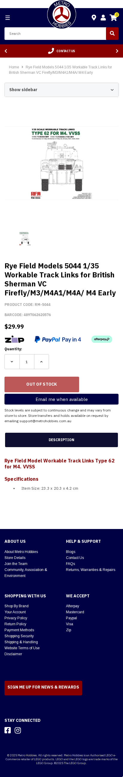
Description (61, 440)
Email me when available (62, 399)
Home (14, 67)
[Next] (117, 51)
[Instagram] (18, 730)
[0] (113, 18)
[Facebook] (7, 730)
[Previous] (5, 51)
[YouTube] (28, 730)
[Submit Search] (112, 33)
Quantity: (13, 349)
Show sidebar (23, 89)
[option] (61, 50)
